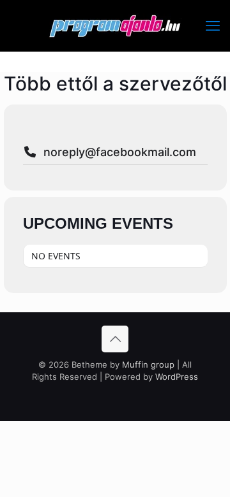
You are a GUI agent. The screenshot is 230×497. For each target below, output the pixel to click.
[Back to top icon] (115, 339)
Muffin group (148, 364)
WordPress (176, 376)
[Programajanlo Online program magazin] (115, 25)
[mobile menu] (213, 25)
